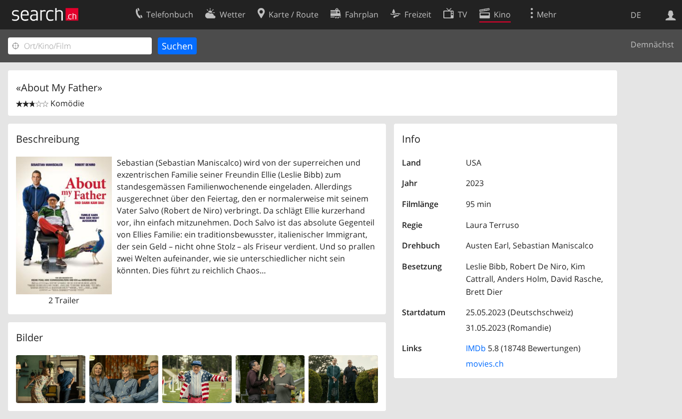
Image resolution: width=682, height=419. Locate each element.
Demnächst (652, 44)
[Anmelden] (671, 14)
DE (636, 14)
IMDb (476, 348)
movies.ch (485, 363)
